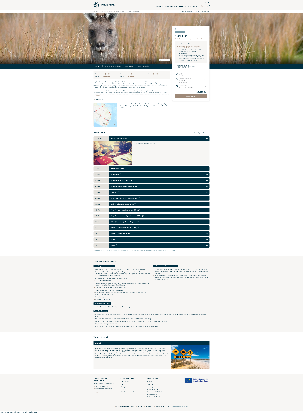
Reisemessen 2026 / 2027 (154, 392)
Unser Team (150, 384)
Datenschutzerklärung (162, 406)
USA (122, 384)
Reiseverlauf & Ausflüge (113, 66)
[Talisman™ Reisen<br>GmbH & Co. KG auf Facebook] (94, 392)
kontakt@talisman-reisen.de (103, 389)
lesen (97, 95)
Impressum (149, 406)
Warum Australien (143, 66)
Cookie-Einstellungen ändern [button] (179, 406)
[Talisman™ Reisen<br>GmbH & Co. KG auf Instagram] (97, 392)
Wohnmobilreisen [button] (171, 6)
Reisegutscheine (152, 394)
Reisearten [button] (182, 6)
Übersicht (97, 66)
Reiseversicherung (152, 389)
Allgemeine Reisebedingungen (125, 406)
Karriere (149, 382)
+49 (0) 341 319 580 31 (101, 387)
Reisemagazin (151, 387)
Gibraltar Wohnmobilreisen (129, 392)
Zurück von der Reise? (153, 397)
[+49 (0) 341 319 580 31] (202, 6)
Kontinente (159, 6)
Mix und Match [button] (193, 6)
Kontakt (207, 3)
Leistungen (129, 66)
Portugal (123, 387)
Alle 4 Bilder (165, 60)
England (123, 389)
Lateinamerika (125, 382)
